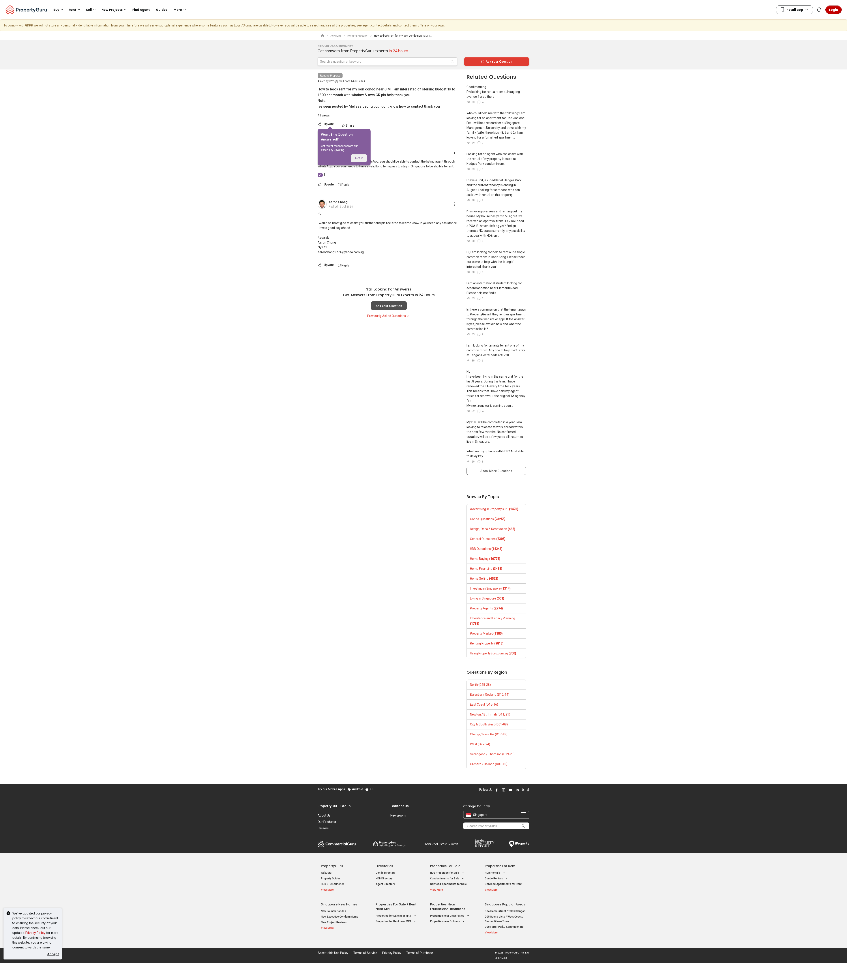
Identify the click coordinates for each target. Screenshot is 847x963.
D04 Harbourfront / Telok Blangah (505, 911)
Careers (323, 828)
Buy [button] (56, 9)
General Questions (488, 539)
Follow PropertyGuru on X (522, 790)
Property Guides (331, 878)
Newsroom (398, 815)
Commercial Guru (337, 844)
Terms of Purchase (419, 953)
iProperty (519, 844)
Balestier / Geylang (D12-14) (489, 694)
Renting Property (330, 75)
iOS (372, 789)
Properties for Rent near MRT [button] (394, 921)
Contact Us (399, 806)
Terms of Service (365, 953)
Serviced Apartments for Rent (503, 884)
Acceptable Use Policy (333, 953)
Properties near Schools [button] (445, 921)
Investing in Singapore (490, 588)
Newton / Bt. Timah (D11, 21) (490, 714)
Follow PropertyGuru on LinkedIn (516, 790)
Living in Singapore (487, 598)
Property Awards (389, 844)
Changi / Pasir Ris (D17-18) (488, 734)
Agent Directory (385, 884)
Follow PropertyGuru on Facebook (496, 790)
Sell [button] (89, 9)
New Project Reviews (334, 922)
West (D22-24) (480, 744)
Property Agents (486, 608)
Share (350, 125)
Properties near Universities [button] (447, 915)
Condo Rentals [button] (494, 878)
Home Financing (486, 568)
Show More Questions (496, 471)
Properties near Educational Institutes (447, 906)
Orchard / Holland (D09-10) (488, 764)
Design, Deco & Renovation (492, 529)
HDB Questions (486, 549)
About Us (324, 815)
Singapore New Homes (339, 904)
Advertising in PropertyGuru (494, 509)
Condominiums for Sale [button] (445, 878)
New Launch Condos (333, 911)
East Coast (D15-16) (484, 704)
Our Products (327, 822)
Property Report (485, 843)
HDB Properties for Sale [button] (445, 872)
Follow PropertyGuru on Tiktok (527, 790)
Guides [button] (161, 9)
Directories (384, 866)
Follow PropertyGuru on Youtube (509, 790)
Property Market (486, 633)
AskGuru (326, 872)
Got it (359, 158)
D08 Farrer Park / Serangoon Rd (504, 926)
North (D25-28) (480, 684)
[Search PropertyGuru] (523, 826)
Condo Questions (488, 519)
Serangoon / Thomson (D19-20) (492, 754)
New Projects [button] (112, 9)
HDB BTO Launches (333, 884)
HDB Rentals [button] (493, 872)
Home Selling (484, 578)
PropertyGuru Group (334, 806)
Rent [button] (72, 9)
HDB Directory (384, 878)
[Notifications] (819, 9)
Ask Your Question (389, 306)
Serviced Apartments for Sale (448, 884)
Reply (345, 184)
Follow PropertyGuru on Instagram (503, 790)
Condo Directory (385, 872)
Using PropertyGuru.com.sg (493, 653)
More (178, 9)
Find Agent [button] (141, 9)
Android (357, 789)
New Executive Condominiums (339, 916)
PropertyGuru (332, 866)
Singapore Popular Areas (505, 904)
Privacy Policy (35, 933)
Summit (441, 844)
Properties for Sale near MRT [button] (394, 915)
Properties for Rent (500, 866)
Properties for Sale (445, 866)
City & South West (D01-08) (489, 724)
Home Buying (485, 558)
